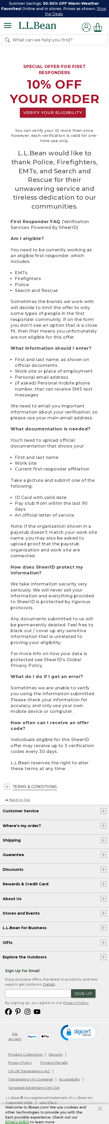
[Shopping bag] (99, 27)
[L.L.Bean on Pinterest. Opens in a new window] (18, 1011)
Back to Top (20, 800)
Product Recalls (53, 1062)
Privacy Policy (76, 1003)
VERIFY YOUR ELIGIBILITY (52, 112)
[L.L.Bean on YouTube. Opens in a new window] (37, 1011)
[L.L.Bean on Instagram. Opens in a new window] (27, 1011)
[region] (54, 8)
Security (55, 1054)
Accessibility (69, 1079)
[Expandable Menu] (7, 26)
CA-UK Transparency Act (29, 1071)
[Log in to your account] (86, 27)
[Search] (8, 39)
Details (49, 984)
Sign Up (83, 993)
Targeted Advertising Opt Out (34, 1087)
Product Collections (25, 1054)
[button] (79, 1032)
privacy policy (17, 1122)
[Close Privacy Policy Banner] (100, 1109)
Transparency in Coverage (30, 1079)
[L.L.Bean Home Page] (45, 27)
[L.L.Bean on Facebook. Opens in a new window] (8, 1011)
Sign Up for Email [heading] (22, 970)
